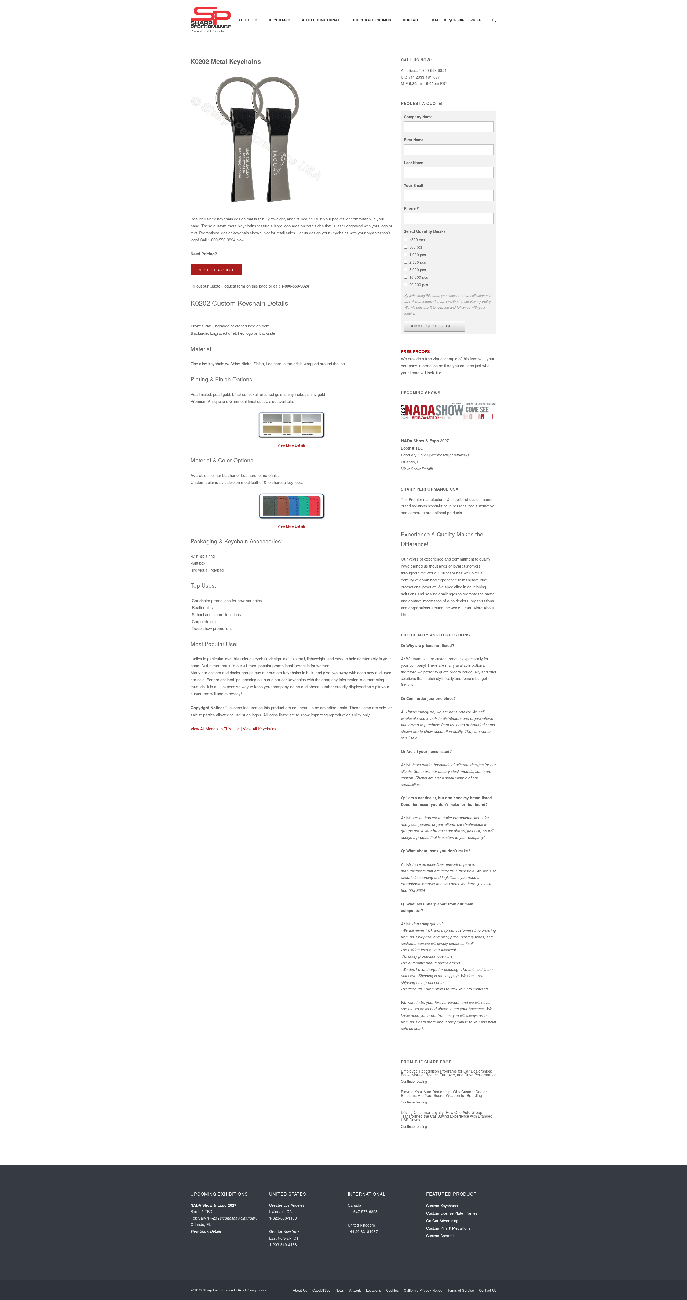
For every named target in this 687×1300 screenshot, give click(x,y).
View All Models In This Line (215, 728)
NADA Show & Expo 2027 (425, 460)
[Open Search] (494, 20)
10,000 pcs (418, 277)
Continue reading (414, 1100)
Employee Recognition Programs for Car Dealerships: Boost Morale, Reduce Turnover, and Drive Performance (448, 1091)
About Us (247, 19)
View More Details (291, 445)
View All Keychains (259, 728)
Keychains (279, 19)
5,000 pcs (417, 269)
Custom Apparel (440, 1254)
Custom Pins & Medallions (448, 1247)
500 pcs (416, 247)
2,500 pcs (417, 262)
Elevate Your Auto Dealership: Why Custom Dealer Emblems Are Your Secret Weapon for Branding (444, 1112)
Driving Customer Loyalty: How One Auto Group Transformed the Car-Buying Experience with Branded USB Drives (446, 1135)
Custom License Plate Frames (451, 1232)
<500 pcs (417, 239)
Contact (411, 19)
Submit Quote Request (434, 345)
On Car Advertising (442, 1239)
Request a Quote (216, 269)
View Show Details (417, 488)
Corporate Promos (371, 19)
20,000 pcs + (420, 284)
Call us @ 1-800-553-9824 (456, 19)
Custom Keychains (442, 1224)
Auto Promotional (321, 19)
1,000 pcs (417, 254)
